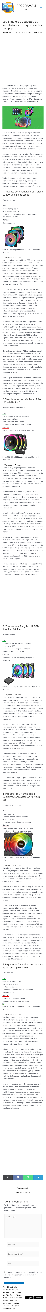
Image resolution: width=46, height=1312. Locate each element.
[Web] (23, 1264)
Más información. (9, 1308)
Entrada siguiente (23, 1192)
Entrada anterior (23, 1188)
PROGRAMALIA (26, 7)
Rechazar (38, 1298)
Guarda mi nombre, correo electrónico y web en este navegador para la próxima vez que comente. (23, 1274)
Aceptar (29, 1298)
